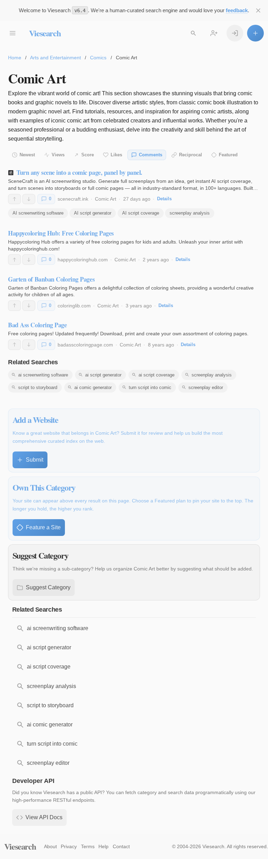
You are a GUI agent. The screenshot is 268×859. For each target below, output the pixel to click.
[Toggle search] (193, 33)
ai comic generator (93, 387)
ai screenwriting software (43, 375)
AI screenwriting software (38, 213)
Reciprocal (190, 154)
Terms (88, 846)
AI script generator (92, 213)
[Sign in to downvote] (28, 199)
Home (14, 57)
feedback (237, 10)
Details (164, 198)
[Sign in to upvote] (14, 199)
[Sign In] (234, 33)
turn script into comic (150, 387)
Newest (27, 154)
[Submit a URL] (255, 33)
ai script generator (103, 375)
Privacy (69, 846)
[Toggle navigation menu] (12, 33)
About (50, 846)
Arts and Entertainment (55, 57)
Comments (150, 154)
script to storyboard (37, 387)
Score (87, 154)
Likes (116, 154)
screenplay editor (205, 387)
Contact (121, 846)
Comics (98, 57)
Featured (228, 154)
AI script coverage (140, 213)
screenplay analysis (190, 213)
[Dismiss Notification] (258, 10)
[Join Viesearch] (214, 33)
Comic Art (105, 199)
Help (103, 846)
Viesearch (45, 33)
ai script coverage (156, 375)
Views (58, 154)
